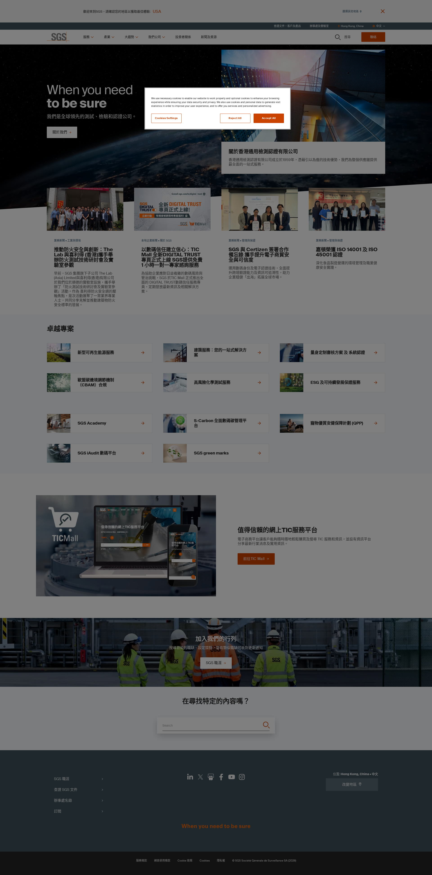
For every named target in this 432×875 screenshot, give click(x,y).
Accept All (269, 118)
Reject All (235, 118)
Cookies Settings (166, 118)
